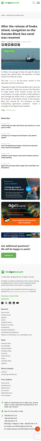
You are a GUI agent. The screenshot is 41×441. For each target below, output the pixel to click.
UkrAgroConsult (26, 42)
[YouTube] (17, 303)
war (14, 110)
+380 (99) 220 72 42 (10, 415)
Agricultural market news (15, 15)
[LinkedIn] (14, 303)
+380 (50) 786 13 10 (30, 424)
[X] (6, 303)
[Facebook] (10, 303)
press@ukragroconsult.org (27, 429)
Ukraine (9, 110)
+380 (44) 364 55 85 (10, 418)
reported (12, 81)
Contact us (8, 255)
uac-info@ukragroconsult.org (22, 426)
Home (3, 15)
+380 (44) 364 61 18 (10, 421)
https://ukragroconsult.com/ (19, 291)
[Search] (33, 2)
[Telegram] (2, 303)
